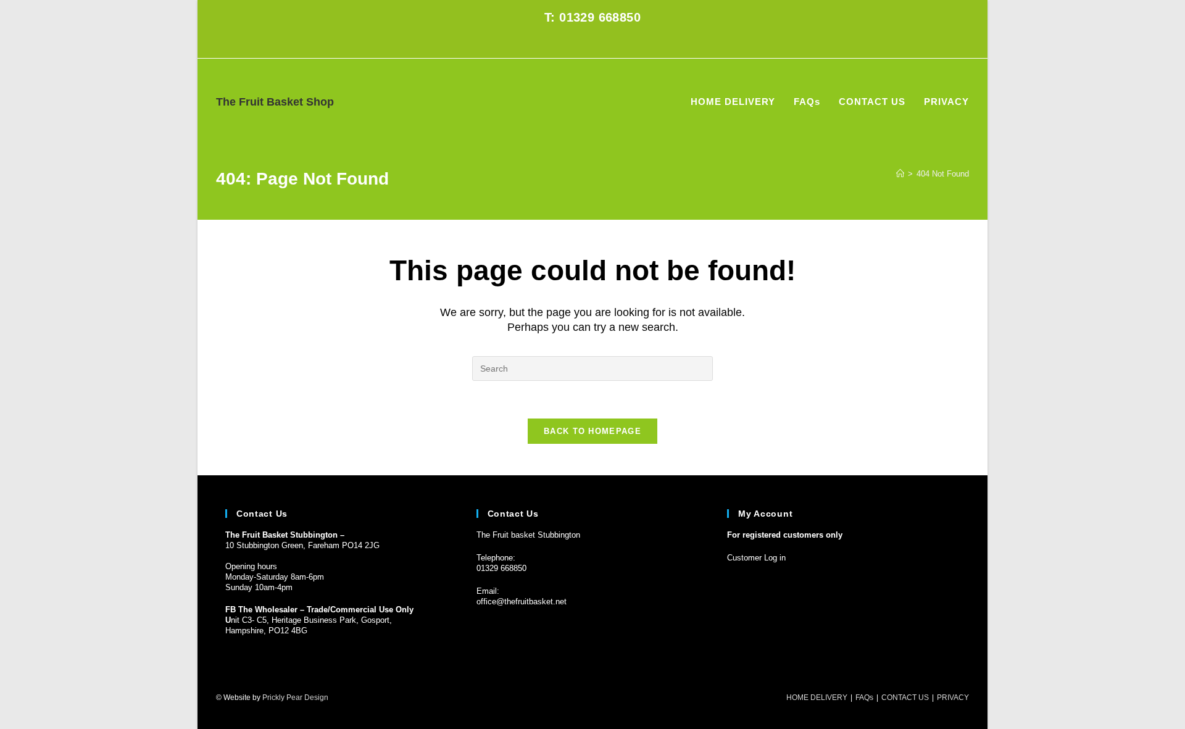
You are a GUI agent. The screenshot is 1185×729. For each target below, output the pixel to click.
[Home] (900, 173)
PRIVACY (953, 697)
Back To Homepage (592, 431)
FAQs (864, 697)
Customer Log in (756, 557)
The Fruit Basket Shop (275, 102)
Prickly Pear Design (295, 697)
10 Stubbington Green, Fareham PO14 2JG (302, 545)
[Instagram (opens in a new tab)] (599, 43)
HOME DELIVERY (816, 697)
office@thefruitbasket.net (521, 601)
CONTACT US (905, 697)
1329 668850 (503, 568)
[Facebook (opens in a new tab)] (585, 43)
